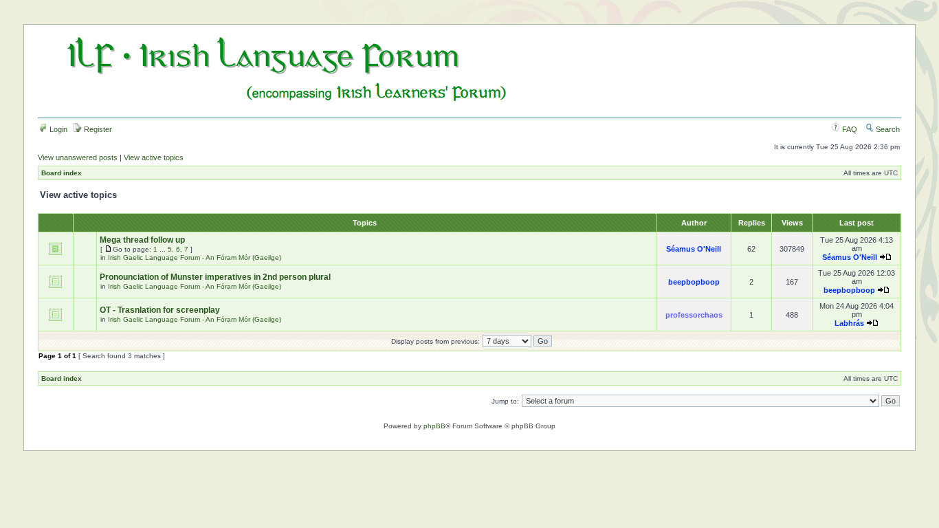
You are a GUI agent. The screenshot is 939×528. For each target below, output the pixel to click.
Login (57, 129)
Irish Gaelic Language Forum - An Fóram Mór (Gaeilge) (194, 257)
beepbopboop (694, 282)
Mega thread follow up (142, 240)
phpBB (434, 426)
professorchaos (693, 315)
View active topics (154, 157)
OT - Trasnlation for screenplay (160, 310)
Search (887, 129)
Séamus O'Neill (693, 249)
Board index (61, 173)
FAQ (848, 129)
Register (97, 129)
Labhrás (849, 323)
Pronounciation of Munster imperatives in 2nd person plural (215, 277)
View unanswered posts (78, 157)
